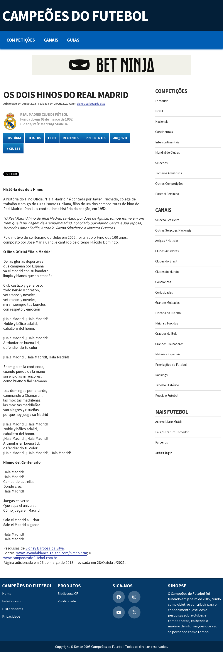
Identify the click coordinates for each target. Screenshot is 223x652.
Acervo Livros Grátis (168, 422)
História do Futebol (168, 313)
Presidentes (96, 138)
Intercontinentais (167, 142)
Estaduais (162, 101)
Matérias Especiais (167, 354)
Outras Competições (169, 183)
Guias (73, 40)
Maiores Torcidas (166, 323)
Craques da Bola (166, 333)
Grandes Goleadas (167, 303)
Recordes (70, 138)
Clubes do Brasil (166, 261)
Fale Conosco (12, 601)
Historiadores (12, 609)
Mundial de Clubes (167, 152)
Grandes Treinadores (169, 344)
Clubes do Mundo (167, 272)
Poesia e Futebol (166, 395)
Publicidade (66, 601)
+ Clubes (13, 148)
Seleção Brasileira (167, 220)
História (14, 138)
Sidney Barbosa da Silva (91, 104)
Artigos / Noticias (167, 241)
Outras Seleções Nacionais (173, 230)
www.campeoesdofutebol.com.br (30, 557)
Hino (52, 138)
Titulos (34, 138)
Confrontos (163, 282)
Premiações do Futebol (171, 365)
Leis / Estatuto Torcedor (172, 432)
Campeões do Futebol (75, 16)
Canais (51, 40)
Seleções (161, 163)
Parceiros (161, 442)
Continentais (164, 132)
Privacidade (11, 616)
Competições (21, 40)
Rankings (161, 375)
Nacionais (161, 121)
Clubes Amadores (167, 251)
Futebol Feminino (167, 194)
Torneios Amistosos (168, 173)
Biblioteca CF (67, 593)
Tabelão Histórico (167, 385)
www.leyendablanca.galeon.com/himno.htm (51, 553)
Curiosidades (164, 292)
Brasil (159, 111)
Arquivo (120, 138)
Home (7, 593)
